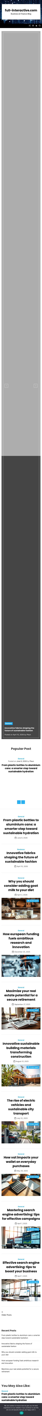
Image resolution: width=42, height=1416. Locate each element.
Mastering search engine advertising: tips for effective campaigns (21, 1214)
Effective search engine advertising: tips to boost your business (21, 1266)
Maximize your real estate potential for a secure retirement (21, 995)
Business (8, 723)
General (21, 759)
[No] (39, 1410)
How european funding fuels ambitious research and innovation (21, 940)
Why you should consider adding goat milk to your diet (21, 885)
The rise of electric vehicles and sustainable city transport (21, 1107)
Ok (21, 1413)
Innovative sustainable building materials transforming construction (21, 1050)
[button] (6, 386)
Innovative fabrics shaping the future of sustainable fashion (19, 729)
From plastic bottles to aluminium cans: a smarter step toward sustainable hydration (21, 768)
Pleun (29, 735)
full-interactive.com (21, 10)
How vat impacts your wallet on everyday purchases (21, 1161)
